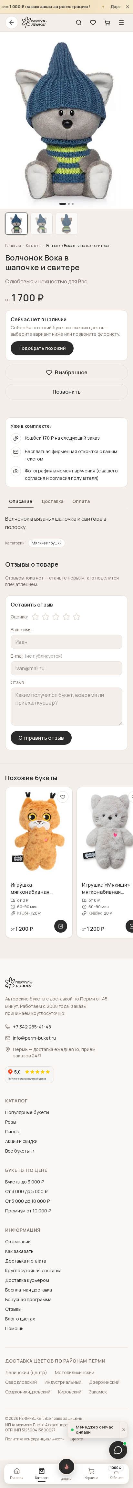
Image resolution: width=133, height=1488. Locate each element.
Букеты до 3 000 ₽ (24, 1182)
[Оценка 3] (55, 616)
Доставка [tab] (52, 501)
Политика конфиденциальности (35, 1439)
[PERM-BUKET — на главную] (34, 22)
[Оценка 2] (45, 616)
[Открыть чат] (118, 1450)
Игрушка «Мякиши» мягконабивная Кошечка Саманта (106, 891)
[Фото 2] (41, 224)
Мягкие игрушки (47, 543)
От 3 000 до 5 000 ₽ (26, 1191)
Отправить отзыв (41, 737)
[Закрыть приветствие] (123, 1430)
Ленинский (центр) (26, 1372)
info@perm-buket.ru (34, 1038)
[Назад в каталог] (11, 22)
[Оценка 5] (76, 616)
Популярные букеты (27, 1112)
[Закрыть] (127, 6)
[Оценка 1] (35, 616)
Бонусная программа (28, 1299)
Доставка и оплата (25, 1261)
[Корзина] (107, 22)
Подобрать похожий (42, 348)
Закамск (98, 1392)
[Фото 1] (16, 224)
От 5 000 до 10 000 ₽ (27, 1201)
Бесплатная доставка (28, 1290)
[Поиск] (78, 22)
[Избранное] (93, 22)
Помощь (14, 1328)
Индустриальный (63, 1382)
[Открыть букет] (60, 926)
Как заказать (19, 1251)
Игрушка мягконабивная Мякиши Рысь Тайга (35, 891)
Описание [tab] (20, 501)
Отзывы (13, 1309)
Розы (10, 1122)
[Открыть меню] (121, 22)
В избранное (71, 372)
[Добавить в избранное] (62, 797)
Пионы (12, 1131)
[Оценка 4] (66, 616)
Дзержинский (104, 1382)
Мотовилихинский (74, 1372)
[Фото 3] (66, 224)
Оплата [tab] (81, 501)
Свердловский (21, 1382)
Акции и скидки (21, 1141)
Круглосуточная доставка (33, 1270)
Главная (13, 245)
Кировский (69, 1392)
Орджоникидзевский (27, 1392)
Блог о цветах (20, 1319)
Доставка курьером (27, 1280)
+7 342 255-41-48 (32, 1027)
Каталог (33, 245)
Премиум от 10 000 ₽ (28, 1211)
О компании (18, 1241)
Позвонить (67, 391)
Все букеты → (20, 1151)
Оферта (76, 1439)
